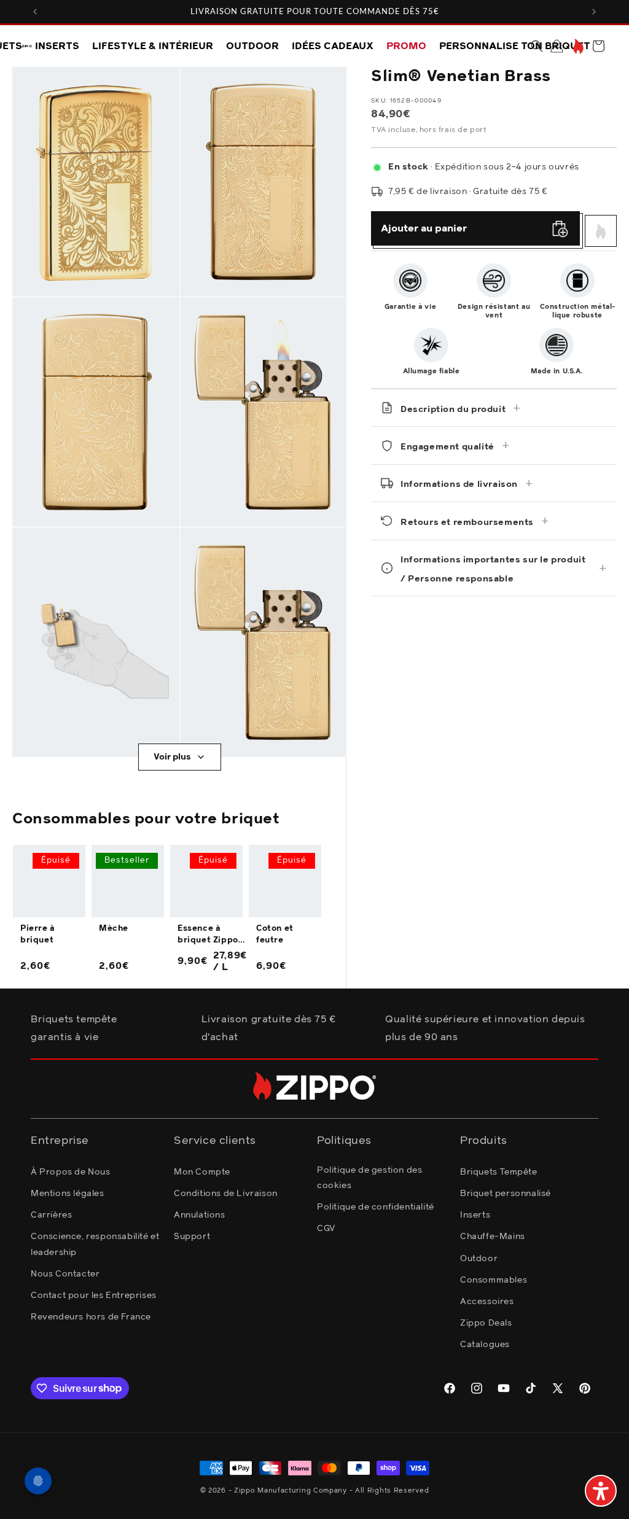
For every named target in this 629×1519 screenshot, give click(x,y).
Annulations (199, 1215)
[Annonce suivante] (594, 11)
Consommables (493, 1280)
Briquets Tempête (498, 1172)
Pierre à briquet (37, 934)
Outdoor (479, 1258)
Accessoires (487, 1301)
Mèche (113, 929)
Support (192, 1236)
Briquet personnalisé (505, 1193)
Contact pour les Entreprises (94, 1295)
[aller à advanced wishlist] (577, 46)
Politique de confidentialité (375, 1207)
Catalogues (485, 1344)
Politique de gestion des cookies (369, 1178)
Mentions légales (67, 1193)
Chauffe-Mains (492, 1236)
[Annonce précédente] (35, 11)
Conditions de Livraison (226, 1193)
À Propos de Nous (71, 1172)
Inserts (475, 1215)
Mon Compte (202, 1172)
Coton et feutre (275, 934)
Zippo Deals (486, 1323)
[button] (536, 46)
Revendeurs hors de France (91, 1317)
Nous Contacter (65, 1274)
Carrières (51, 1215)
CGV (326, 1228)
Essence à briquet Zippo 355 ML (208, 935)
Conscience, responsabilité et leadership (95, 1244)
